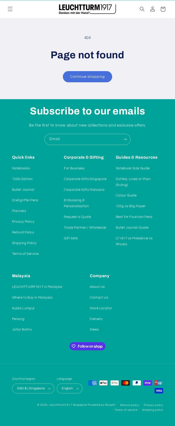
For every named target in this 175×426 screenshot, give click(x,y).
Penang (18, 319)
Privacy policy (153, 405)
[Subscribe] (125, 139)
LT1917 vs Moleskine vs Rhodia (134, 241)
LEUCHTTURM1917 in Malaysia (37, 287)
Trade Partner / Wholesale (85, 227)
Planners (19, 211)
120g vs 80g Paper (131, 206)
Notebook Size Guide (133, 168)
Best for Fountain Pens (134, 217)
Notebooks (21, 168)
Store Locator (101, 308)
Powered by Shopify (101, 405)
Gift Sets (71, 238)
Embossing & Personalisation (76, 203)
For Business (74, 168)
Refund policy (129, 405)
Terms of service (126, 410)
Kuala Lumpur (23, 308)
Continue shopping (87, 76)
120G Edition (22, 179)
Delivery (96, 319)
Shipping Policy (24, 243)
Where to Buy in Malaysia (32, 297)
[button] (10, 9)
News (94, 329)
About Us (97, 287)
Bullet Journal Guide (132, 227)
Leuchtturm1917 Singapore (68, 405)
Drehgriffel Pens (25, 200)
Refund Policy (23, 232)
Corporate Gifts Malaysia (84, 189)
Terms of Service (25, 254)
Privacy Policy (23, 221)
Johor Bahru (22, 329)
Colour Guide (126, 195)
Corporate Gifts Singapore (85, 179)
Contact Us (99, 297)
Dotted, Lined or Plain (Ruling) (133, 182)
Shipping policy (152, 410)
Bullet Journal (23, 189)
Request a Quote (77, 217)
